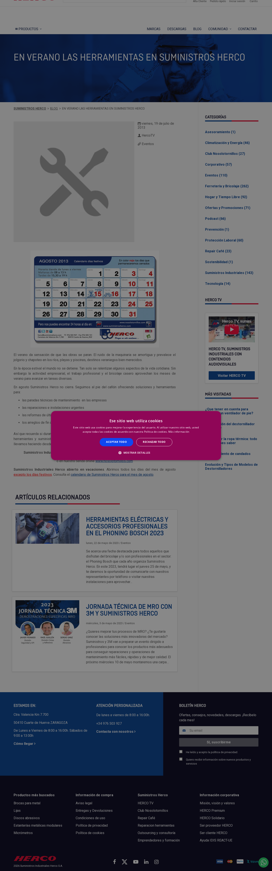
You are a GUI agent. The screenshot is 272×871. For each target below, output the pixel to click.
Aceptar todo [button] (116, 442)
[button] (136, 452)
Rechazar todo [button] (154, 442)
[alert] (136, 435)
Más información (178, 431)
